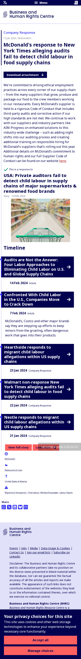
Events (13, 548)
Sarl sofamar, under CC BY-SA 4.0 (59, 446)
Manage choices (40, 651)
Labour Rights (66, 492)
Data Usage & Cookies (55, 548)
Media (34, 548)
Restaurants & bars (13, 470)
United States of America (16, 481)
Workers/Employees (49, 492)
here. (63, 161)
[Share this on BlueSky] (20, 507)
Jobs (24, 548)
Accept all (41, 640)
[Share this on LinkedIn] (15, 507)
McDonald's (10, 459)
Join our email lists (38, 552)
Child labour (33, 492)
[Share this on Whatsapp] (4, 507)
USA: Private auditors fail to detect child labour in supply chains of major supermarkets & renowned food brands (40, 183)
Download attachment (23, 75)
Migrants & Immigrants (15, 492)
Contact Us (16, 552)
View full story (18, 447)
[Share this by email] (26, 507)
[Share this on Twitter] (9, 507)
